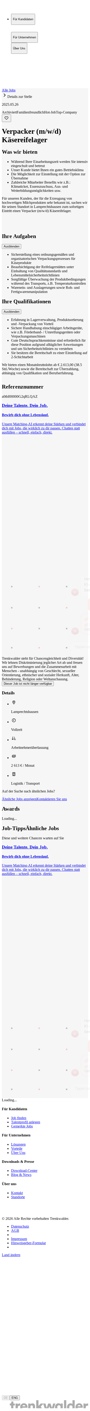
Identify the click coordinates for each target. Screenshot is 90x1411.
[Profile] (5, 81)
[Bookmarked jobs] (4, 76)
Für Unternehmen (24, 61)
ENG (15, 1398)
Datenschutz (20, 1226)
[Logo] (19, 8)
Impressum (19, 1239)
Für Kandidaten (23, 56)
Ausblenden (11, 246)
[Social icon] (6, 1211)
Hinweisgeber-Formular (28, 1243)
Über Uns (19, 66)
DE (6, 1398)
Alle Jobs (8, 90)
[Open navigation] (4, 87)
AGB (15, 1230)
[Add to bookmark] (6, 118)
